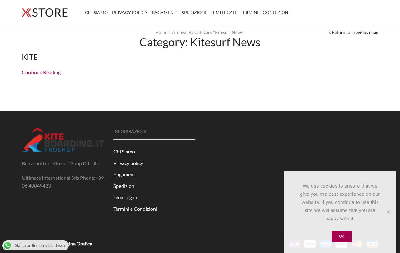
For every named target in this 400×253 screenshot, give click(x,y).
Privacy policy (130, 12)
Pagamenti (165, 12)
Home (161, 32)
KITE (30, 56)
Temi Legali (223, 12)
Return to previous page (355, 32)
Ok (341, 236)
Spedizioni (194, 12)
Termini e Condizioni (265, 12)
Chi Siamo (96, 12)
